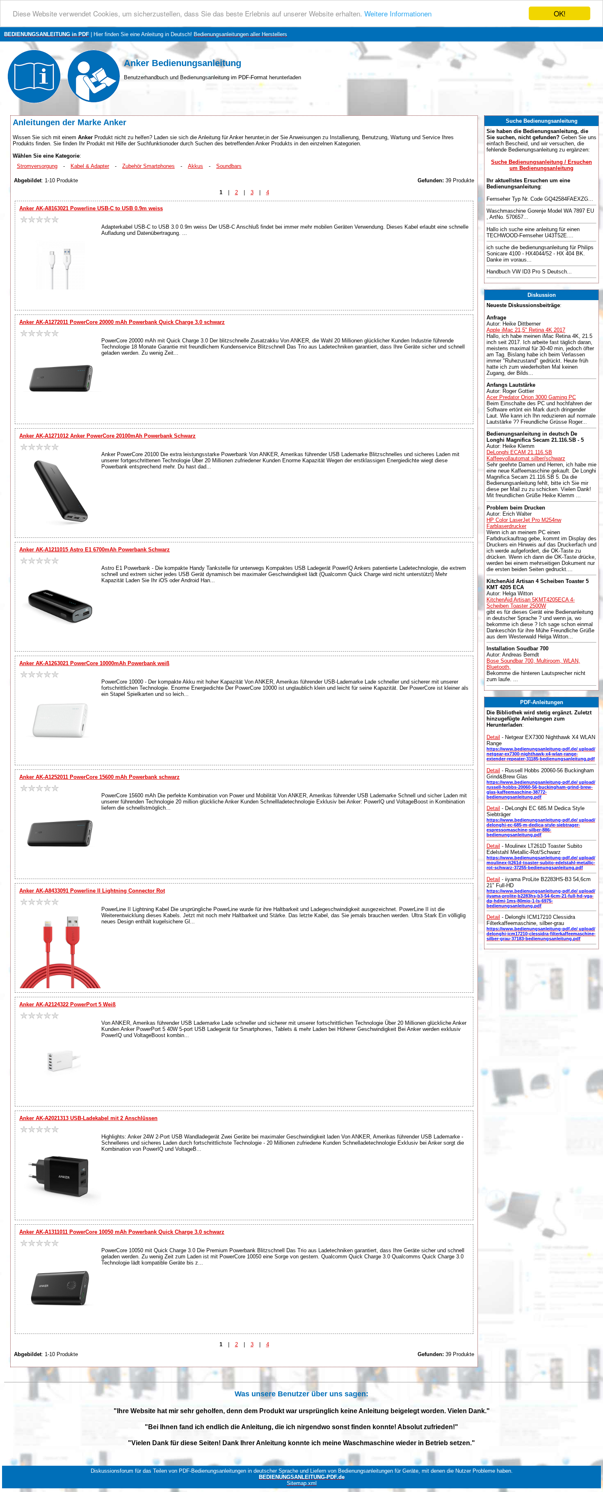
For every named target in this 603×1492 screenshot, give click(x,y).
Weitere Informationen (398, 14)
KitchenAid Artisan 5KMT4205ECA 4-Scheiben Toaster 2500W (531, 603)
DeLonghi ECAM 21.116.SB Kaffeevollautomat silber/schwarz (526, 455)
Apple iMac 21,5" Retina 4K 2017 (526, 330)
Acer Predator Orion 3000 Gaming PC (531, 397)
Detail (493, 737)
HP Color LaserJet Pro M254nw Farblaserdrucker (524, 523)
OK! (560, 13)
